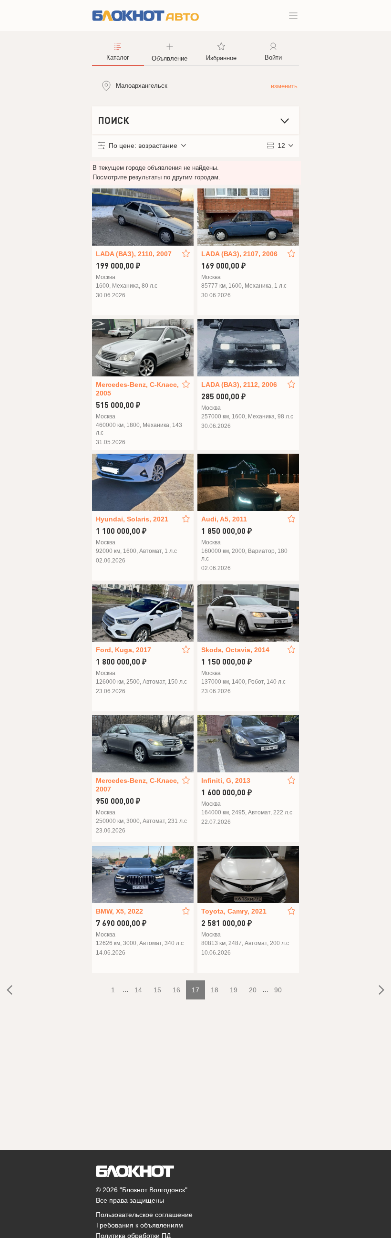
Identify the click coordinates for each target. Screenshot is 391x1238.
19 (233, 990)
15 (157, 990)
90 (278, 990)
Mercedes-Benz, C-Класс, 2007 (137, 785)
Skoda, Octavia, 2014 (235, 650)
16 (176, 990)
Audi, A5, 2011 (224, 519)
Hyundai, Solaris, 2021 (132, 519)
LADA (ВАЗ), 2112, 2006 (239, 384)
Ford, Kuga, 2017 (123, 650)
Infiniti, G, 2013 (225, 780)
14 (138, 990)
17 (195, 990)
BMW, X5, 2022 (119, 911)
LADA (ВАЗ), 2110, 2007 (134, 254)
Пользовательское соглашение (144, 1214)
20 (253, 990)
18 (214, 990)
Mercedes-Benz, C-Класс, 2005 (137, 389)
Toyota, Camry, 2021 (234, 911)
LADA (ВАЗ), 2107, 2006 (239, 254)
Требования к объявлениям (139, 1225)
